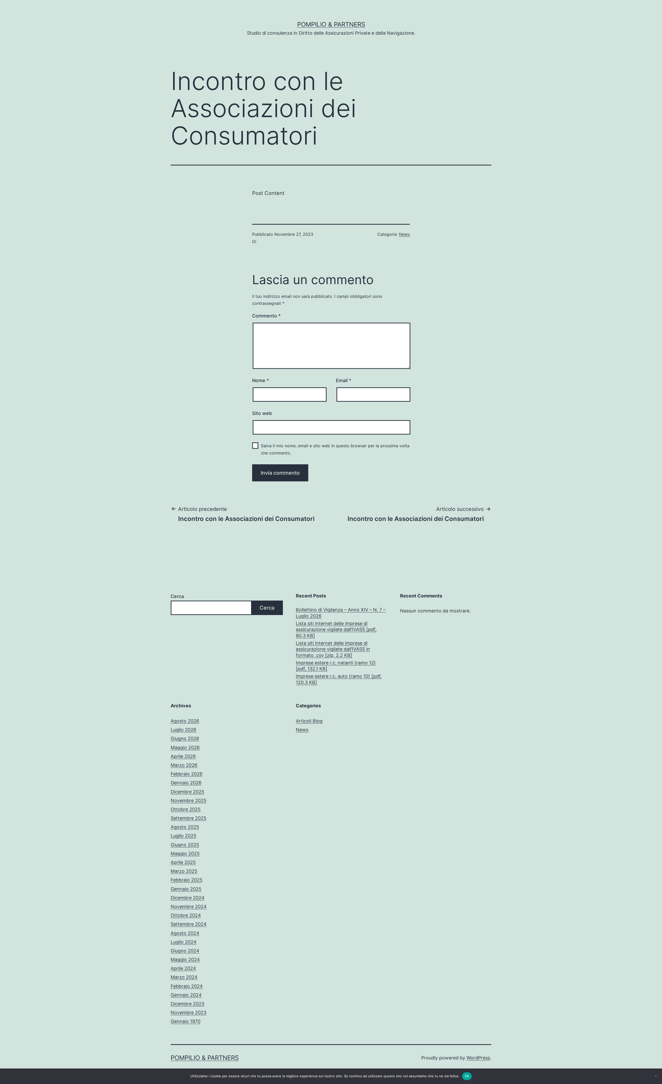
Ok (467, 1076)
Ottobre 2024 (186, 915)
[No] (655, 1076)
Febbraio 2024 (187, 986)
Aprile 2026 (183, 756)
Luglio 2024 (184, 942)
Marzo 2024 (184, 977)
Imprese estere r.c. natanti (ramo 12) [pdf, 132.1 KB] (336, 665)
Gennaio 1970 (185, 1021)
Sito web (262, 413)
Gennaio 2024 (186, 995)
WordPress (478, 1057)
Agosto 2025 (185, 827)
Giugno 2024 (185, 950)
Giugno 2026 (185, 738)
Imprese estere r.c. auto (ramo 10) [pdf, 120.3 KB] (339, 679)
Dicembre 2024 (188, 897)
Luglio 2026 (183, 729)
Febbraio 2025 (186, 880)
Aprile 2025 (183, 862)
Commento (266, 316)
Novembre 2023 (188, 1012)
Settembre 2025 (188, 818)
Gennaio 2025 (186, 889)
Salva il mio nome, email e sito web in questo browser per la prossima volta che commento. (335, 449)
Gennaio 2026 (186, 782)
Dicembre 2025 (187, 791)
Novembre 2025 (188, 800)
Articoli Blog (309, 721)
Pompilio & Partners (331, 24)
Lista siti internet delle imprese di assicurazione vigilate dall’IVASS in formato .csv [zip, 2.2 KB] (333, 649)
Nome (260, 380)
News (404, 234)
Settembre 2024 (189, 924)
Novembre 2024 (189, 906)
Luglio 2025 (183, 835)
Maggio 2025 (185, 853)
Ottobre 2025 (186, 809)
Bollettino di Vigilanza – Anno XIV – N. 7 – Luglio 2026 (341, 612)
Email (343, 380)
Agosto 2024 (185, 933)
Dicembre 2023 (187, 1003)
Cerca (177, 596)
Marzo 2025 (184, 871)
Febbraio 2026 (186, 774)
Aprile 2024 (183, 968)
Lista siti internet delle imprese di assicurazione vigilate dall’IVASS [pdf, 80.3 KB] (336, 629)
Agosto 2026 (185, 721)
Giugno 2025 (185, 844)
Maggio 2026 (185, 747)
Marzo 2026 (184, 765)
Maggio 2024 (185, 959)
